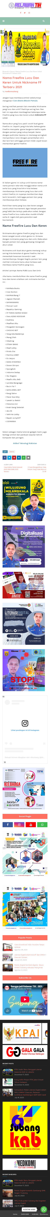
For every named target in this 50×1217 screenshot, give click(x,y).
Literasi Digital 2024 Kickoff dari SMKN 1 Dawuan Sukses (30, 956)
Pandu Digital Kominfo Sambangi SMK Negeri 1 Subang (29, 1192)
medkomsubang (11, 91)
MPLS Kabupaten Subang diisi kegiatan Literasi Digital (30, 1202)
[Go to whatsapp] (44, 1209)
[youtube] (31, 824)
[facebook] (20, 13)
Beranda (5, 71)
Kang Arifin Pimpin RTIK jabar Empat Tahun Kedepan (28, 1081)
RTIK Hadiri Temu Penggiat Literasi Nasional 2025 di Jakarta (28, 1070)
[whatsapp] (42, 824)
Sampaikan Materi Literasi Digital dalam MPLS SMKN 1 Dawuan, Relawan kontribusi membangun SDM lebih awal (30, 1092)
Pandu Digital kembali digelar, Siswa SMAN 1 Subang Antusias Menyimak (28, 966)
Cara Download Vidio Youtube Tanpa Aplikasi (29, 946)
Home (15, 1214)
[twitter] (24, 13)
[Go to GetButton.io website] (44, 1214)
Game (12, 71)
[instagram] (29, 13)
